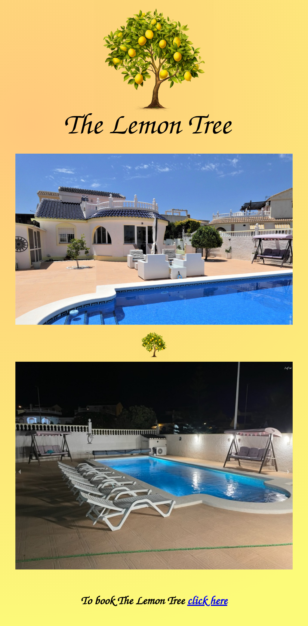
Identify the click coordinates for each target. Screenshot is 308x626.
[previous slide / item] (19, 472)
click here (207, 600)
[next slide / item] (288, 472)
